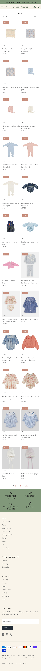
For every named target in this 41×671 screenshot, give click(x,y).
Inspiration (5, 548)
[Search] (7, 6)
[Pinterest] (11, 634)
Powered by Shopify (21, 664)
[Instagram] (7, 634)
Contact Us (5, 567)
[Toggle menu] (2, 6)
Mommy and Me (7, 535)
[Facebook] (3, 634)
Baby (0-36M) (6, 528)
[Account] (34, 6)
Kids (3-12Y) (6, 531)
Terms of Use (6, 596)
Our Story (5, 579)
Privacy (4, 599)
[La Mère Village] (20, 7)
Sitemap (4, 593)
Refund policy (6, 589)
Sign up (7, 628)
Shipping (5, 564)
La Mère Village (11, 664)
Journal (4, 586)
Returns (4, 560)
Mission (4, 583)
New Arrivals (6, 522)
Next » (26, 486)
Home (4, 538)
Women (4, 525)
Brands (4, 541)
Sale (3, 544)
